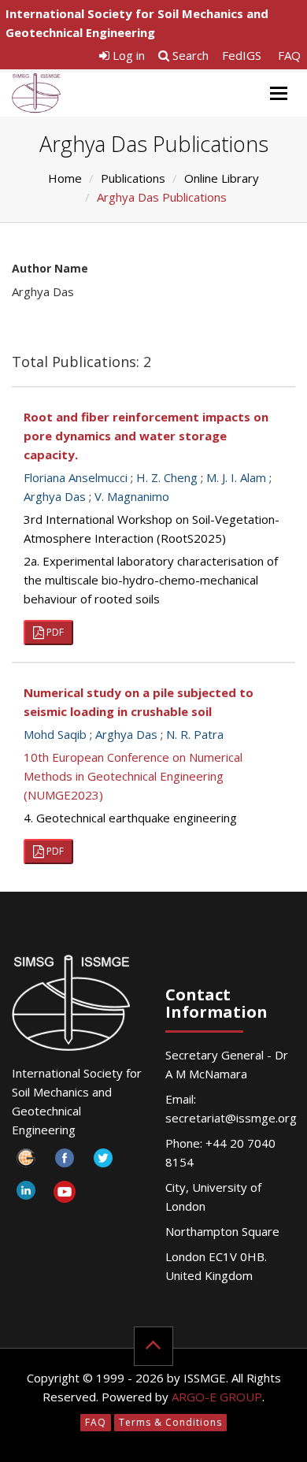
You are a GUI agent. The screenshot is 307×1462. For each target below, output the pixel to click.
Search (189, 55)
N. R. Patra (195, 734)
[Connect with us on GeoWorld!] (25, 1162)
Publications (133, 178)
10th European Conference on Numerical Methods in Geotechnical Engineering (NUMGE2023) (133, 776)
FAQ (289, 55)
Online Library (221, 178)
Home (65, 178)
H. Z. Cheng (167, 477)
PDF (54, 632)
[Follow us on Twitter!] (103, 1162)
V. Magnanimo (131, 496)
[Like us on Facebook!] (64, 1162)
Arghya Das (55, 496)
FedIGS (241, 55)
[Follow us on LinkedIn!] (25, 1194)
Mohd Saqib (55, 734)
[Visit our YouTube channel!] (64, 1194)
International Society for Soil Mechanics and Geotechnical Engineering (137, 23)
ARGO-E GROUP (217, 1396)
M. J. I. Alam (236, 477)
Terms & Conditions (170, 1422)
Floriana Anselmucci (76, 477)
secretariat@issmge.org (231, 1118)
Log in (127, 55)
